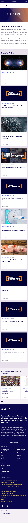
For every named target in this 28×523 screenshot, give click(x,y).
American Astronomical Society (8, 489)
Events (2, 1)
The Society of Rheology (6, 501)
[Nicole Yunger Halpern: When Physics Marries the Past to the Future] (14, 93)
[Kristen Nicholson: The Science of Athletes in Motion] (14, 340)
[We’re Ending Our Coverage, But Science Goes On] (14, 155)
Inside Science (5, 72)
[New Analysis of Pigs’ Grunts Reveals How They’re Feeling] (14, 247)
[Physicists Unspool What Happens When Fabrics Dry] (14, 124)
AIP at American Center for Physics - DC (22, 451)
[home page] (6, 5)
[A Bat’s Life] (14, 278)
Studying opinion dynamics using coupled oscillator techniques (9, 391)
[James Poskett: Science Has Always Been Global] (14, 186)
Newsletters (14, 1)
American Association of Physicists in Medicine (12, 484)
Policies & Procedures (5, 513)
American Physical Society (7, 493)
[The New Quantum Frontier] (14, 62)
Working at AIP (4, 510)
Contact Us (19, 460)
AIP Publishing (4, 463)
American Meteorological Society (8, 491)
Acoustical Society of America (8, 482)
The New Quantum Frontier (8, 75)
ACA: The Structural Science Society (9, 480)
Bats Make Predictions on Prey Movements (12, 321)
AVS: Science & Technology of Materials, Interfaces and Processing (13, 496)
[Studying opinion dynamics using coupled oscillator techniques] (10, 381)
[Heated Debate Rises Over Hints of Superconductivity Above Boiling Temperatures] (14, 216)
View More (3, 45)
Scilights (4, 388)
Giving (26, 1)
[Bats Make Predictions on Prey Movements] (14, 309)
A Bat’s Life (5, 290)
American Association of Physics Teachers (10, 486)
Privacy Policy (3, 515)
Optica (2, 499)
